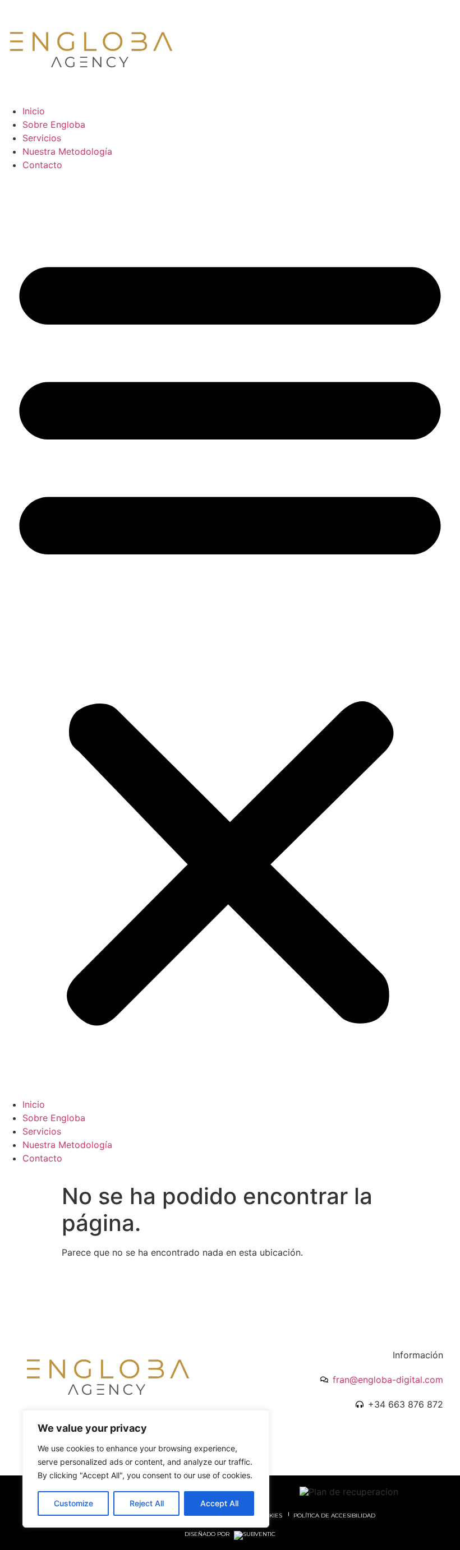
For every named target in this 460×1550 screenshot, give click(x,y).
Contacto (42, 164)
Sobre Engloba (53, 124)
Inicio (33, 111)
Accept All (219, 1503)
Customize (73, 1503)
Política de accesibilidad (334, 1515)
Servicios (41, 138)
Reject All (147, 1503)
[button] (230, 635)
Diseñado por (208, 1534)
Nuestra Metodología (67, 151)
